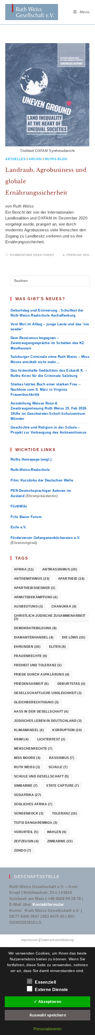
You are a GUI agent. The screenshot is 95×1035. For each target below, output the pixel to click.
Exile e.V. (19, 527)
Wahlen (56, 832)
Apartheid (71, 578)
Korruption (67, 730)
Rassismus (61, 758)
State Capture (62, 786)
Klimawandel (29, 730)
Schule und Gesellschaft (41, 776)
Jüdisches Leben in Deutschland (48, 721)
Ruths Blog (56, 159)
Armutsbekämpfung (36, 597)
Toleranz (64, 813)
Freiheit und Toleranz (37, 665)
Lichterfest (51, 739)
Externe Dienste (51, 989)
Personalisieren (47, 1029)
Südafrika (27, 795)
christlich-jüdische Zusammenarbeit (50, 617)
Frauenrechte (30, 656)
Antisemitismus (32, 578)
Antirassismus (59, 569)
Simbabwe (26, 786)
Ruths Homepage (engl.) (31, 459)
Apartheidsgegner (34, 588)
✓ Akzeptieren (47, 1001)
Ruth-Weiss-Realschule (30, 470)
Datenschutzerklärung (57, 940)
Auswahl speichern (47, 1015)
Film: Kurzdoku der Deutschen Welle (42, 480)
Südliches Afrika (33, 804)
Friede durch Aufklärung (41, 674)
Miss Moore (27, 758)
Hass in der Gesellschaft (41, 711)
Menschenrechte (33, 748)
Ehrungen (27, 647)
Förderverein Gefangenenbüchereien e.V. (45, 538)
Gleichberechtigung (36, 702)
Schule (58, 767)
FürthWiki (19, 506)
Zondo (22, 850)
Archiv (35, 159)
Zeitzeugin (26, 841)
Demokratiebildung (35, 628)
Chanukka (64, 606)
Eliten (57, 647)
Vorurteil (26, 832)
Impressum (29, 940)
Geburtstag (71, 684)
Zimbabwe (60, 841)
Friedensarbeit (31, 684)
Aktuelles (15, 159)
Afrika (24, 569)
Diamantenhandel (34, 637)
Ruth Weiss (27, 767)
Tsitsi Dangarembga (36, 823)
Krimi (21, 739)
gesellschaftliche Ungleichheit (48, 693)
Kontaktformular (48, 904)
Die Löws (73, 637)
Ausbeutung (28, 606)
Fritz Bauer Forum (26, 517)
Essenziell (45, 982)
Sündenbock (29, 813)
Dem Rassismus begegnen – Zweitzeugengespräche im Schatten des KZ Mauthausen (47, 343)
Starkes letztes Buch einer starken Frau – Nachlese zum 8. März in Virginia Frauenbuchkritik (45, 389)
